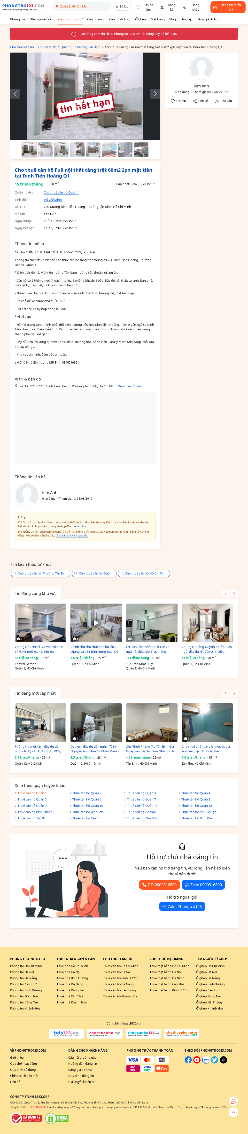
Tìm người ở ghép (211, 959)
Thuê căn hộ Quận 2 (86, 793)
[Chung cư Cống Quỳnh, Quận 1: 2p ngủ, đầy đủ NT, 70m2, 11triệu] (207, 623)
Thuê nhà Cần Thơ (70, 996)
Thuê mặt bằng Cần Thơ (167, 984)
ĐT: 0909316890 (162, 884)
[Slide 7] (125, 149)
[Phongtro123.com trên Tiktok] (223, 1062)
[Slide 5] (93, 149)
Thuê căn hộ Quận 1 (32, 793)
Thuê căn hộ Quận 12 (196, 805)
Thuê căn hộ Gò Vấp (141, 812)
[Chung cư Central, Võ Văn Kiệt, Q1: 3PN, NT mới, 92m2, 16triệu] (40, 623)
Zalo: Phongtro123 (185, 906)
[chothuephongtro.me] (181, 1034)
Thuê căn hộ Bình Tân (87, 812)
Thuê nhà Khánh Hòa (72, 1002)
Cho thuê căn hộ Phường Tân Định (43, 573)
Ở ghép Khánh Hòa (209, 1008)
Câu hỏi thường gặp (82, 1058)
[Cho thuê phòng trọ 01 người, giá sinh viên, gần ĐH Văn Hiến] (207, 722)
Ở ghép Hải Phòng (209, 1002)
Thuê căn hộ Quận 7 (141, 799)
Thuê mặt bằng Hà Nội (165, 972)
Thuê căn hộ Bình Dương (121, 978)
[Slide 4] (77, 149)
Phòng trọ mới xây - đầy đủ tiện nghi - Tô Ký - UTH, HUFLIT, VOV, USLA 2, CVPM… (38, 749)
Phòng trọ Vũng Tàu (24, 1002)
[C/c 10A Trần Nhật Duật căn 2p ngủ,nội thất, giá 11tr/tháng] (152, 623)
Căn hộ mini (95, 19)
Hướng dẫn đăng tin (82, 1064)
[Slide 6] (109, 149)
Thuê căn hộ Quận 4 (195, 793)
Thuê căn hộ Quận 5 (32, 799)
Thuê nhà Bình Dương (72, 978)
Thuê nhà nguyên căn (76, 959)
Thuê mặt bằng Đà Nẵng (167, 978)
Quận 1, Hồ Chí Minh (29, 668)
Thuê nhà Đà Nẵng (70, 984)
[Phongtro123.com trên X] (214, 1062)
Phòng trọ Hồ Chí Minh (26, 966)
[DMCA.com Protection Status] (57, 1118)
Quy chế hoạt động (23, 1064)
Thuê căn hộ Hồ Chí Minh (121, 966)
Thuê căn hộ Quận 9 (32, 805)
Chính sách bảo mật (24, 1076)
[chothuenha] (105, 1034)
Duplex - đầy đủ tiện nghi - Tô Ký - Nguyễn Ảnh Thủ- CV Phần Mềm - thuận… (94, 749)
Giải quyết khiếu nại (82, 1082)
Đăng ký (172, 7)
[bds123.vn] (66, 1034)
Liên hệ (15, 1082)
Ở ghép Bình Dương (210, 984)
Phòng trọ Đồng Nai (24, 996)
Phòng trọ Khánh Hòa (25, 1008)
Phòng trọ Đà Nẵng (23, 978)
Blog (172, 19)
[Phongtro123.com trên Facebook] (188, 1062)
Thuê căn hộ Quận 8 (195, 799)
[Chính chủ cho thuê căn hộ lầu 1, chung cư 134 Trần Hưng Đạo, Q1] (96, 623)
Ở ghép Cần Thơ (207, 990)
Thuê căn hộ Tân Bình (33, 818)
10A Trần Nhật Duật (139, 664)
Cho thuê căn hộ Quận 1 (61, 192)
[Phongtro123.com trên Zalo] (205, 1062)
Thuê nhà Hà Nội (68, 972)
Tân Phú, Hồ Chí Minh (197, 763)
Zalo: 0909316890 (206, 884)
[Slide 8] (141, 149)
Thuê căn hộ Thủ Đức (142, 818)
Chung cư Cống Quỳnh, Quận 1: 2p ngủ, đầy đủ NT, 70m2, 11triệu (207, 649)
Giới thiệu (17, 1058)
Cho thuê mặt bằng (166, 959)
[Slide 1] (29, 149)
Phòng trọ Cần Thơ (23, 984)
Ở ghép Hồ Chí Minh (210, 966)
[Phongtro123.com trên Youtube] (197, 1062)
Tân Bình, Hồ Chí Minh (141, 763)
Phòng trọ (17, 19)
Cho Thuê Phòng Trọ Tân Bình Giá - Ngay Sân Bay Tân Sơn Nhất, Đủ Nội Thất (151, 749)
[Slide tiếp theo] (153, 94)
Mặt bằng (158, 19)
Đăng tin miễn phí (231, 7)
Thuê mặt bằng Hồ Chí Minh (169, 966)
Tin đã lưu (148, 7)
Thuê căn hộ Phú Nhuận (198, 812)
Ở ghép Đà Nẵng (208, 978)
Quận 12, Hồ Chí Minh (30, 763)
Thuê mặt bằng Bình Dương (169, 990)
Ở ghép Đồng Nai (208, 996)
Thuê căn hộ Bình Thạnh (35, 812)
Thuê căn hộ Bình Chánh (199, 818)
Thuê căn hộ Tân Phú (87, 818)
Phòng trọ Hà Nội (22, 972)
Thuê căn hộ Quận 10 (87, 805)
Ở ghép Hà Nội (206, 972)
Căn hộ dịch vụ (120, 19)
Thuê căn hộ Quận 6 (86, 799)
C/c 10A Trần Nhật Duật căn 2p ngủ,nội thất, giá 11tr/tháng (148, 649)
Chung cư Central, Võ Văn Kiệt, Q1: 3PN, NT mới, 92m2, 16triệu (39, 649)
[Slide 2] (45, 149)
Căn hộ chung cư (70, 19)
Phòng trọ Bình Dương (26, 990)
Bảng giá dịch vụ (208, 19)
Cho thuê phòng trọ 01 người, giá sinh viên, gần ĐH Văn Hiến (206, 748)
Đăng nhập (195, 7)
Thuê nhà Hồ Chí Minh (72, 966)
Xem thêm (80, 526)
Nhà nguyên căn (41, 19)
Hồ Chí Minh (53, 199)
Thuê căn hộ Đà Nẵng (118, 984)
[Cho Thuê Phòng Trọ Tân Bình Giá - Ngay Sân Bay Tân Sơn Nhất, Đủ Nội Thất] (152, 722)
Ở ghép (140, 19)
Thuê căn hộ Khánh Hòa (120, 996)
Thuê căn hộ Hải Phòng (119, 990)
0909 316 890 (37, 1107)
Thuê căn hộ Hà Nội (117, 972)
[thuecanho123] (143, 1034)
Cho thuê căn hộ (117, 959)
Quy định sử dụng (23, 1070)
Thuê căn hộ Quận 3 (141, 793)
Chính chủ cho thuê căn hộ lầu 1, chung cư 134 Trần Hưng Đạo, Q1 (94, 649)
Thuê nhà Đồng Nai (70, 990)
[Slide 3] (61, 149)
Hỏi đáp (186, 19)
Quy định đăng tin (81, 1076)
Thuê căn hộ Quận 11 (142, 805)
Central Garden (25, 664)
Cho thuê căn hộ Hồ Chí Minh (146, 573)
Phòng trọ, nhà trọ (27, 959)
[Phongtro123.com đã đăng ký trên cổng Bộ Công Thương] (26, 1118)
